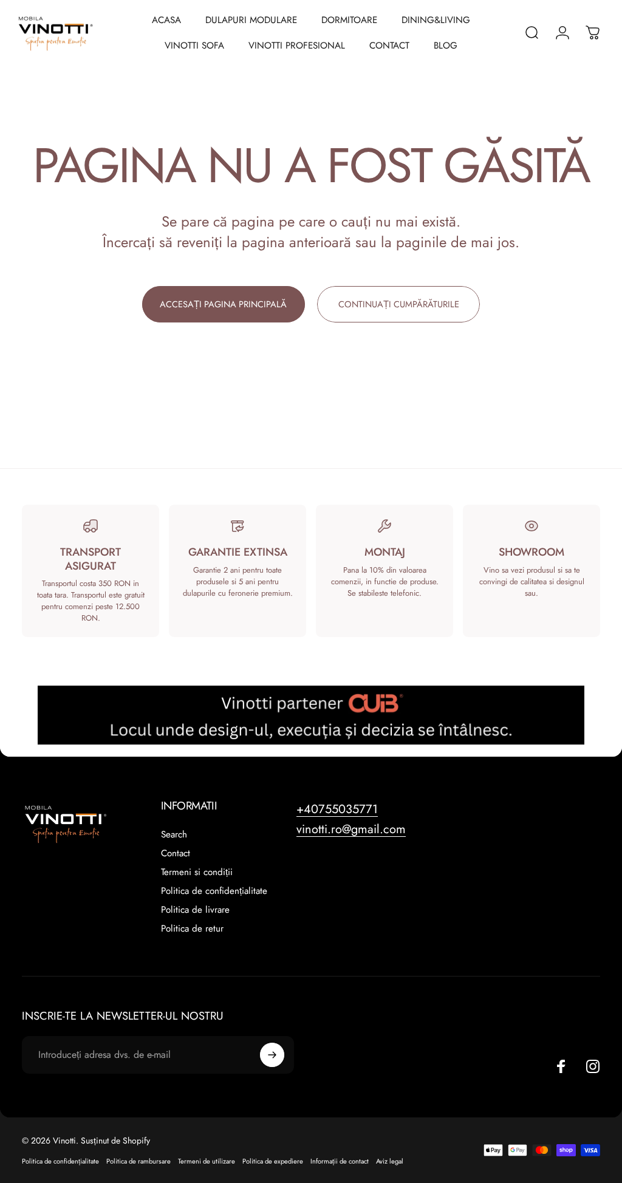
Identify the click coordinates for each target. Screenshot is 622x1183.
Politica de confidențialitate (214, 891)
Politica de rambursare (138, 1161)
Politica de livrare (195, 910)
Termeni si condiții (197, 872)
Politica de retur (192, 929)
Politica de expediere (272, 1161)
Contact (175, 853)
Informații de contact (339, 1161)
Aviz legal (389, 1161)
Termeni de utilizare (206, 1161)
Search (174, 834)
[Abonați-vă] (272, 1055)
